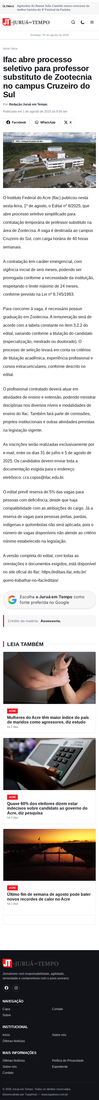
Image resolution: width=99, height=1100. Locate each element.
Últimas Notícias (14, 1041)
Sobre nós (59, 1035)
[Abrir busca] (73, 22)
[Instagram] (16, 988)
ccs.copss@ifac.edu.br (43, 477)
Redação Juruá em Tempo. (28, 104)
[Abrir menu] (92, 22)
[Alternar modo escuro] (82, 22)
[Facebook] (6, 988)
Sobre (7, 1015)
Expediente (60, 1066)
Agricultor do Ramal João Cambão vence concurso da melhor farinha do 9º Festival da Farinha (53, 7)
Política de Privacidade (68, 1060)
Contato (57, 1009)
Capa (6, 1009)
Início (6, 48)
